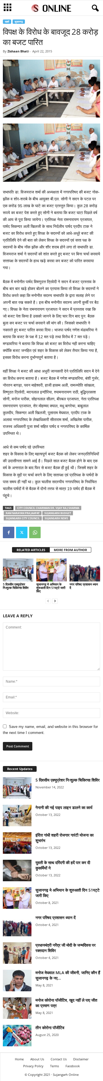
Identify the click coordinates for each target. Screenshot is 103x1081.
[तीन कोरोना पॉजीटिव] (17, 1035)
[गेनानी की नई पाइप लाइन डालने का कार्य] (17, 815)
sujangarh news (56, 518)
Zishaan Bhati (18, 51)
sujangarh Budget (57, 513)
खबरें (7, 21)
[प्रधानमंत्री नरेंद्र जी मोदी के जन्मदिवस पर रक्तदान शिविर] (17, 953)
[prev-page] (48, 601)
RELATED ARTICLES (31, 550)
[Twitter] (21, 532)
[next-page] (55, 601)
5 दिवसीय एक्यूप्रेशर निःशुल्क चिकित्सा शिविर (16, 586)
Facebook (73, 1066)
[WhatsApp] (35, 532)
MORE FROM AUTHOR (70, 550)
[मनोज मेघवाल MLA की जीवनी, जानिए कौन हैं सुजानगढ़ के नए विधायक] (17, 980)
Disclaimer (80, 1059)
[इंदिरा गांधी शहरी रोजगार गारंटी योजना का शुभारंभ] (17, 843)
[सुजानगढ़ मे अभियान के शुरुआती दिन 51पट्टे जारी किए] (51, 570)
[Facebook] (8, 532)
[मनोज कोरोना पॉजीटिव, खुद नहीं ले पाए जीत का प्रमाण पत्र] (17, 1008)
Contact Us (59, 1059)
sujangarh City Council (23, 518)
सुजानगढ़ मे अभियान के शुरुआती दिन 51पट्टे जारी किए (50, 587)
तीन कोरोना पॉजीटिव (49, 1027)
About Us (37, 1059)
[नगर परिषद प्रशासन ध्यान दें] (85, 570)
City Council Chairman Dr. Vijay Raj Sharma (48, 508)
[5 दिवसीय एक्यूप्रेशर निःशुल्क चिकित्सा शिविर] (18, 570)
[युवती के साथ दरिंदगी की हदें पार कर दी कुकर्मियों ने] (17, 870)
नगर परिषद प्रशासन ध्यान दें (84, 586)
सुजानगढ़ (19, 21)
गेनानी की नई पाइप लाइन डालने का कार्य (63, 807)
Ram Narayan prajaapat (22, 513)
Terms (54, 1066)
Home (19, 1059)
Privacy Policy (33, 1066)
